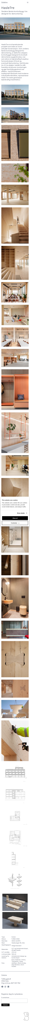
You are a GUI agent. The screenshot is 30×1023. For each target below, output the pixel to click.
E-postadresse (5, 997)
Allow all (15, 518)
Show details (21, 513)
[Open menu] (28, 2)
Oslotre (4, 2)
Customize (14, 523)
